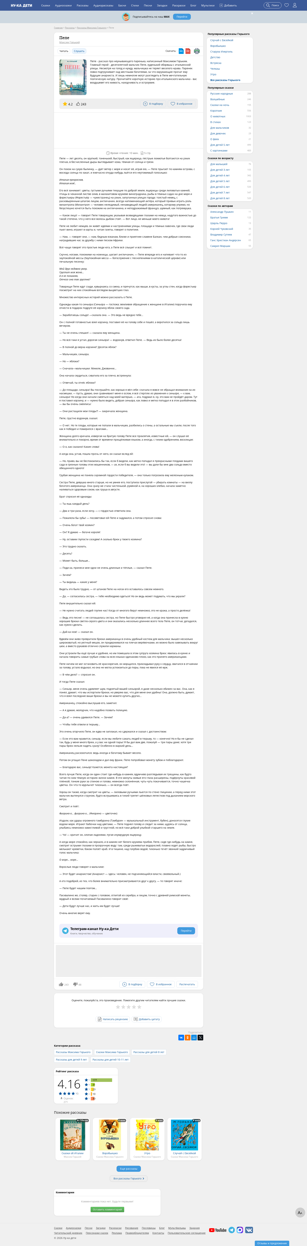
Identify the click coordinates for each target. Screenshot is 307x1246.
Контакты (158, 1233)
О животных (217, 116)
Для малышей (218, 164)
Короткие (216, 110)
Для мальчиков (219, 127)
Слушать (79, 51)
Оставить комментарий (107, 1209)
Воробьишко (218, 46)
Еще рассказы (128, 1168)
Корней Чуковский (221, 229)
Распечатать (187, 984)
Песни (148, 5)
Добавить (228, 5)
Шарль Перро (218, 223)
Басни (122, 5)
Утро (213, 74)
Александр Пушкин (222, 211)
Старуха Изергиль (221, 51)
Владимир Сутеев (221, 234)
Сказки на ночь (219, 105)
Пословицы (149, 1228)
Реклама (117, 1233)
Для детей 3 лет (220, 169)
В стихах (215, 122)
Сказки (45, 5)
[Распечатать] (197, 51)
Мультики (208, 5)
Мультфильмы (177, 1228)
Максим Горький (69, 42)
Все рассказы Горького (127, 1178)
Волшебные (217, 99)
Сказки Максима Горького (112, 1052)
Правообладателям (137, 1233)
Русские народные (221, 93)
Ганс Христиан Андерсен (225, 240)
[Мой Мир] (194, 1037)
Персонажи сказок (97, 1233)
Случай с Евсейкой (221, 40)
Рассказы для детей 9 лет (71, 1059)
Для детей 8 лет (220, 198)
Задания (194, 1228)
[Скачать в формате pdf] (187, 51)
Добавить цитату (149, 1019)
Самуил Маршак (220, 246)
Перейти (182, 16)
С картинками (218, 150)
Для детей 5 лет (220, 144)
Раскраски (178, 5)
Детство (215, 57)
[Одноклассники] (187, 1037)
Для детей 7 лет (220, 192)
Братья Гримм (219, 217)
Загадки (162, 5)
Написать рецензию (115, 1019)
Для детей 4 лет (220, 175)
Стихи (135, 5)
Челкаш (215, 68)
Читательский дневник (68, 1233)
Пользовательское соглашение (187, 1233)
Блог (193, 5)
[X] (200, 1037)
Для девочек (218, 133)
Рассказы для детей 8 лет (148, 1052)
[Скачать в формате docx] (181, 51)
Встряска (215, 63)
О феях (214, 139)
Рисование (131, 1228)
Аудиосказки (63, 5)
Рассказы (82, 5)
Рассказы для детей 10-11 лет (111, 1059)
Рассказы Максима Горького (73, 1052)
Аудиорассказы (103, 5)
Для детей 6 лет (220, 187)
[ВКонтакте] (181, 1037)
